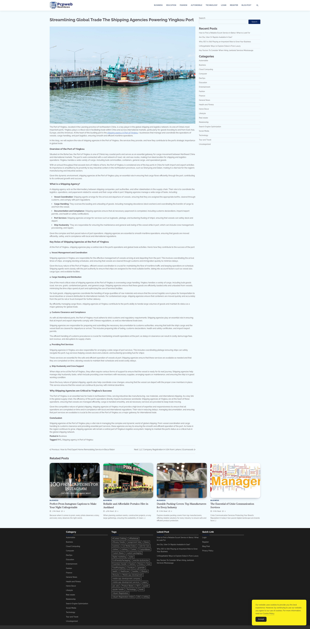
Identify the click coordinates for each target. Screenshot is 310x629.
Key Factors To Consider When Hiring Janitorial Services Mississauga (226, 50)
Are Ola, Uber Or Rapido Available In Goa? (215, 37)
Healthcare (124, 571)
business (115, 546)
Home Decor (204, 109)
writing (146, 597)
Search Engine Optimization (210, 127)
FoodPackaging (118, 568)
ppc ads (115, 586)
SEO (138, 586)
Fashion (183, 5)
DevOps (202, 78)
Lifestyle (202, 113)
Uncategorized (205, 144)
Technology (211, 5)
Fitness (141, 564)
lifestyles (116, 575)
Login (223, 5)
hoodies (135, 571)
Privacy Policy (207, 551)
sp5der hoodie (118, 589)
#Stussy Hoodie (118, 542)
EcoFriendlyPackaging (121, 560)
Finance (202, 96)
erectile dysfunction (141, 560)
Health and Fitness (206, 105)
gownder (141, 568)
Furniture (131, 568)
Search (202, 18)
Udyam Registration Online (123, 597)
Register (234, 5)
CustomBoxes (144, 549)
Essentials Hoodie (119, 564)
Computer (203, 74)
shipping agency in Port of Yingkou (122, 133)
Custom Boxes (118, 553)
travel (141, 589)
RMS (59, 440)
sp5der (146, 586)
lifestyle (144, 571)
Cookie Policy (268, 613)
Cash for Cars (144, 546)
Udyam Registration (120, 593)
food (148, 564)
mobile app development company (126, 578)
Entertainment (204, 87)
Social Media (204, 131)
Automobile (196, 5)
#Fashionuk (133, 538)
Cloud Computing (206, 69)
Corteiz (133, 549)
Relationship (204, 122)
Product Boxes (127, 586)
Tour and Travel (205, 140)
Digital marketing (119, 557)
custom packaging (134, 553)
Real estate (203, 118)
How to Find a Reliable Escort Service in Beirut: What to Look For (224, 33)
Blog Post (246, 5)
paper (144, 582)
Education (171, 5)
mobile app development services (125, 582)
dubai (131, 557)
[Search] (257, 5)
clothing (124, 549)
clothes (115, 549)
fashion (132, 564)
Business (158, 5)
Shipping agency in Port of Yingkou (77, 440)
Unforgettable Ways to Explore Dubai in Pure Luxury (220, 46)
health (114, 571)
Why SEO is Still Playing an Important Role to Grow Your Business (225, 42)
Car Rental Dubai (129, 546)
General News (204, 100)
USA (138, 597)
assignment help (134, 542)
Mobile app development (133, 575)
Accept (261, 619)
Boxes (146, 542)
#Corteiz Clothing (119, 538)
